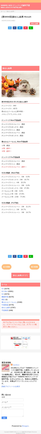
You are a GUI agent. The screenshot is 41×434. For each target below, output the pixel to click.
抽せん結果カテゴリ (20, 275)
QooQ (23, 433)
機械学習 (5, 297)
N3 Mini (5, 291)
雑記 (3, 299)
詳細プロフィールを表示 (11, 386)
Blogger (25, 426)
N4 (3, 294)
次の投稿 (6, 267)
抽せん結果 (34, 23)
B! (20, 28)
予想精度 (5, 310)
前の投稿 (34, 267)
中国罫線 (5, 305)
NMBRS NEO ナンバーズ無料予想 (15, 5)
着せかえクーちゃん (9, 302)
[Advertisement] (20, 46)
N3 (3, 289)
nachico (16, 365)
